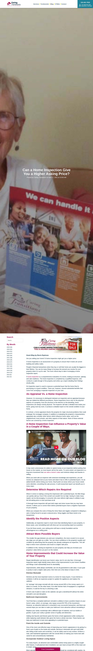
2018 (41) (9, 364)
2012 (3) (9, 376)
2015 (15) (9, 370)
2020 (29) (9, 360)
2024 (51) (9, 351)
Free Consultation (47, 649)
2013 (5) (9, 374)
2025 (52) (9, 349)
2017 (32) (9, 366)
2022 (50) (9, 355)
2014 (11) (9, 372)
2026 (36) (9, 347)
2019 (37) (9, 362)
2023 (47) (9, 353)
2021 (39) (9, 357)
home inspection (33, 377)
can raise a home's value (52, 472)
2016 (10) (9, 368)
